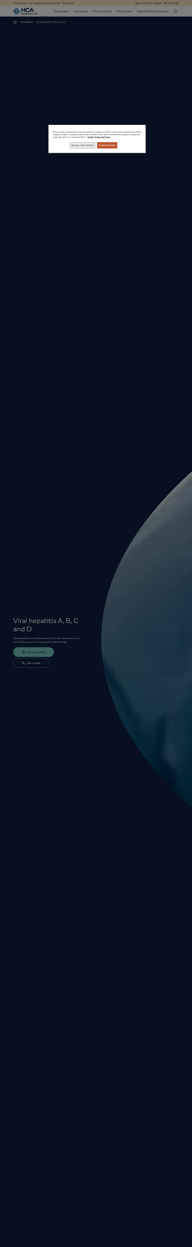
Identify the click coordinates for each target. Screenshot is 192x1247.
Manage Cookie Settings (82, 145)
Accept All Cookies (107, 145)
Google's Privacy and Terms (98, 137)
